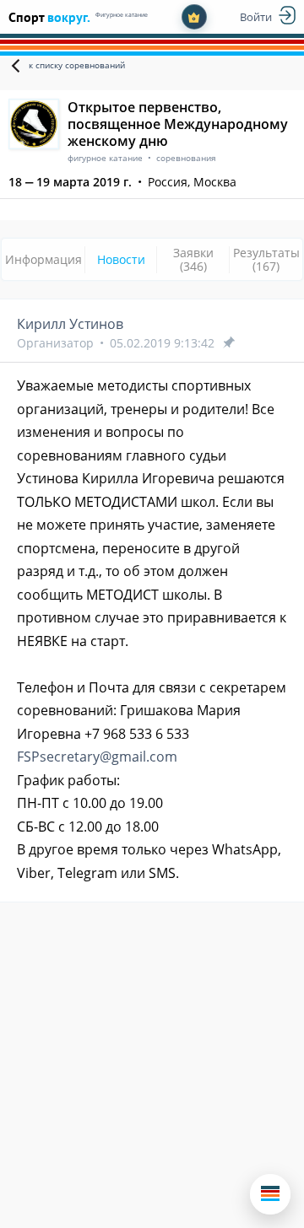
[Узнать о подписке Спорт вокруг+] (194, 17)
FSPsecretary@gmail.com (97, 756)
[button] (270, 1194)
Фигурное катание (121, 15)
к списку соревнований (77, 65)
